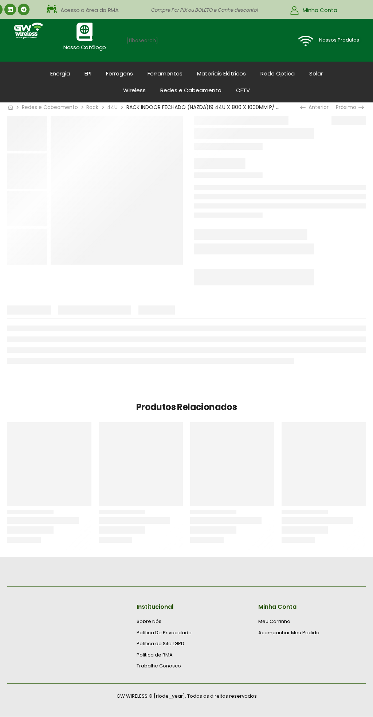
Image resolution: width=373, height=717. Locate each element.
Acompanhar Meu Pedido (288, 633)
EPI (88, 73)
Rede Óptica (277, 73)
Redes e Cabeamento (190, 90)
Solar (316, 73)
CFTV (243, 90)
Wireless (134, 90)
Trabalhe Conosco (159, 666)
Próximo (348, 107)
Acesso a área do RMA (89, 10)
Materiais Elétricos (221, 73)
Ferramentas (165, 73)
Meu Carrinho (274, 621)
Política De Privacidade (164, 633)
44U (112, 107)
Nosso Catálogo (84, 47)
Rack (92, 107)
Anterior (317, 107)
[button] (117, 10)
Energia (60, 73)
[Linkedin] (10, 9)
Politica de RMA (155, 655)
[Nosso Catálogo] (84, 32)
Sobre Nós (149, 621)
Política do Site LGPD (160, 644)
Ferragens (119, 73)
